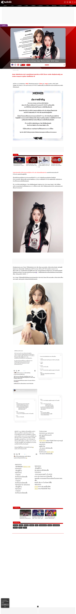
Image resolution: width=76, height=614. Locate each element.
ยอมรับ (5, 604)
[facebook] (65, 2)
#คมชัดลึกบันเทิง (56, 525)
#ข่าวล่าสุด (15, 525)
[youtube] (70, 2)
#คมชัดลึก (32, 525)
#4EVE (25, 527)
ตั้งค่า (5, 606)
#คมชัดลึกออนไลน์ (42, 525)
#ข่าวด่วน (26, 525)
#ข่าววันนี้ (21, 525)
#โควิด (36, 525)
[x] (67, 2)
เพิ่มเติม (3, 602)
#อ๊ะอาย (20, 527)
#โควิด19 (49, 525)
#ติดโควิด (15, 527)
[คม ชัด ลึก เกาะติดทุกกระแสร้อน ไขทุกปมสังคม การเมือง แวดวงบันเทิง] (38, 2)
